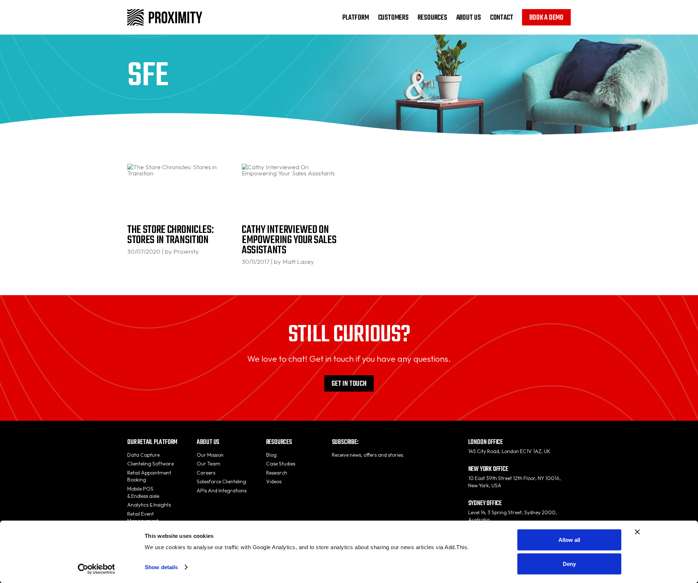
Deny (569, 563)
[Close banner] (637, 532)
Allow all (569, 540)
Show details (161, 567)
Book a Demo (546, 17)
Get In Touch (349, 383)
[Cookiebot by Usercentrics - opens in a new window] (96, 568)
